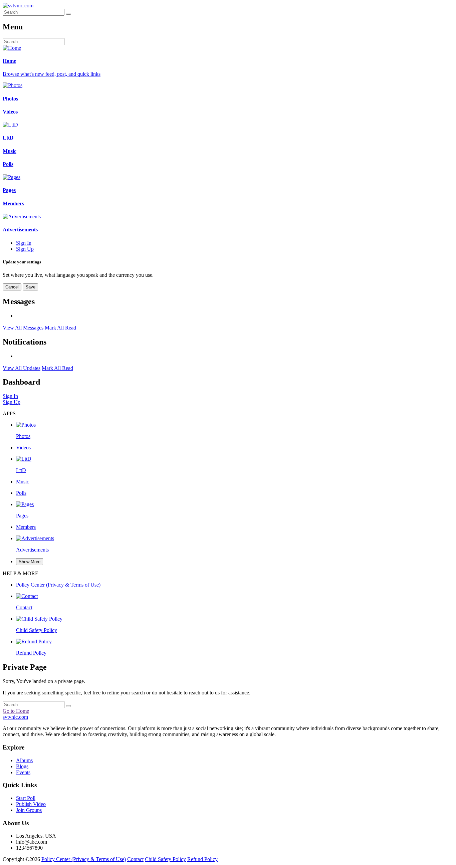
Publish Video (31, 804)
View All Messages (23, 328)
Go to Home (16, 711)
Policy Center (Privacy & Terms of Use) (83, 859)
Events (23, 772)
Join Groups (29, 810)
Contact (135, 859)
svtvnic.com (15, 717)
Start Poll (25, 798)
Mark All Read (60, 328)
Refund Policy (202, 859)
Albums (24, 760)
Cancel (12, 286)
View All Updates (21, 368)
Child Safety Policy (165, 859)
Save (30, 286)
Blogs (22, 766)
